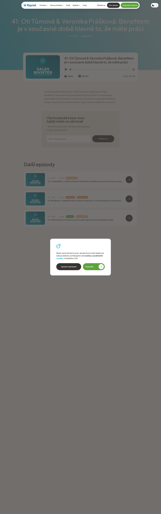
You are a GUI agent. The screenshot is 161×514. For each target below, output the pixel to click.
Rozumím (89, 266)
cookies (59, 258)
